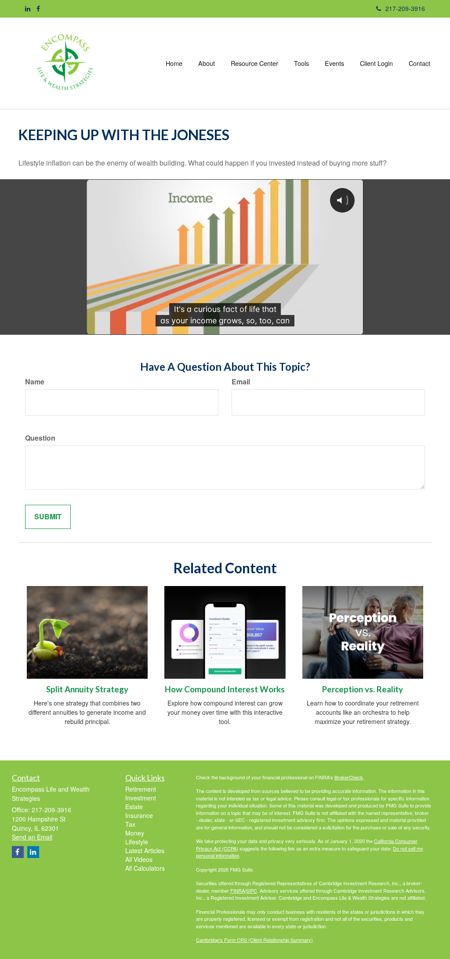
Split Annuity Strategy (87, 689)
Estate (134, 806)
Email (241, 382)
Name (34, 382)
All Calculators (145, 868)
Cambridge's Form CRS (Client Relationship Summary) (254, 939)
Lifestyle (136, 841)
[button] (206, 63)
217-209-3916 (405, 8)
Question (40, 438)
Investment (140, 797)
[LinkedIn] (27, 8)
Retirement (140, 789)
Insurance (139, 815)
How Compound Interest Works (225, 689)
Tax (130, 824)
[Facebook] (38, 8)
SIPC (251, 890)
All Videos (138, 859)
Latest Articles (144, 850)
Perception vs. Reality (362, 689)
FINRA (237, 890)
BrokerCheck (348, 777)
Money (134, 833)
